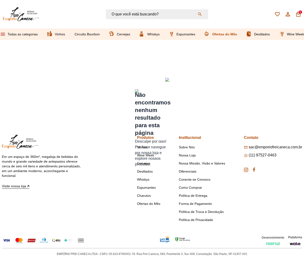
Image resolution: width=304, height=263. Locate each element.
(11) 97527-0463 (262, 155)
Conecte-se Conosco (194, 179)
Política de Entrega (193, 195)
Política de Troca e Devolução (201, 212)
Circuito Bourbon (87, 34)
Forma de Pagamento (195, 204)
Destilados (262, 34)
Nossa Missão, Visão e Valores (202, 163)
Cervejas (123, 34)
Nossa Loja (187, 155)
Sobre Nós (187, 147)
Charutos (144, 195)
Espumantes (185, 34)
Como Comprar (190, 187)
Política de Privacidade (196, 220)
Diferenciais (187, 171)
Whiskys (153, 34)
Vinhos (60, 34)
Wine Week (295, 34)
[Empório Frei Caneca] (21, 14)
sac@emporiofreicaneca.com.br (275, 147)
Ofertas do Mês (224, 34)
